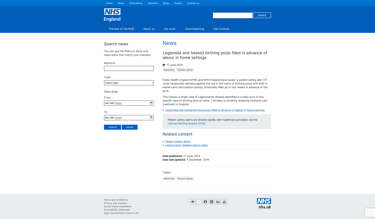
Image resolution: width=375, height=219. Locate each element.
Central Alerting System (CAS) (186, 123)
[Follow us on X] (199, 203)
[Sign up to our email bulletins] (193, 203)
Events (178, 3)
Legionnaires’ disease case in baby (186, 145)
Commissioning (194, 28)
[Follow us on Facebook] (205, 203)
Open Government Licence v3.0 (121, 213)
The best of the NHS (121, 28)
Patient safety (185, 69)
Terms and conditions (116, 199)
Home (109, 3)
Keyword (109, 63)
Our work (169, 28)
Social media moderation (118, 206)
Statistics (153, 3)
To (105, 112)
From (107, 97)
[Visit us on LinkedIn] (218, 203)
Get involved (221, 28)
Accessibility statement (117, 209)
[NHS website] (264, 207)
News (121, 3)
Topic (107, 77)
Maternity (169, 69)
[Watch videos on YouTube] (224, 203)
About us (148, 28)
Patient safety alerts (177, 141)
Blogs (166, 3)
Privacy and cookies (115, 203)
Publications (136, 3)
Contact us (193, 3)
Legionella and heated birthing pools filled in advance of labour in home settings (215, 110)
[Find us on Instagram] (211, 203)
